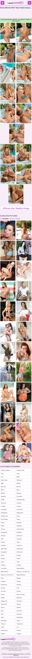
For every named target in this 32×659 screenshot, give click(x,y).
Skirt (2, 610)
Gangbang (4, 532)
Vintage (19, 633)
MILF (2, 578)
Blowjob (19, 493)
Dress (18, 516)
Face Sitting (4, 519)
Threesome (20, 624)
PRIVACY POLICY (12, 657)
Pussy (2, 594)
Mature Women (21, 575)
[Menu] (2, 3)
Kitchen (3, 558)
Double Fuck (4, 516)
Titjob (2, 627)
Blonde (3, 493)
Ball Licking (4, 480)
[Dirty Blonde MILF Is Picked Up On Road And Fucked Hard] (23, 271)
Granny (3, 542)
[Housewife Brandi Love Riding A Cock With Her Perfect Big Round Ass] (23, 372)
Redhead (19, 597)
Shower (19, 607)
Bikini (2, 490)
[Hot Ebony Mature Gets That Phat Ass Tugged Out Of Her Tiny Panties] (7, 250)
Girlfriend (19, 532)
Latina (18, 558)
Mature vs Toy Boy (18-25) (23, 571)
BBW (2, 483)
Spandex (19, 614)
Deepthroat (4, 512)
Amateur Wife (20, 470)
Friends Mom (20, 529)
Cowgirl (3, 506)
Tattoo (18, 620)
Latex (2, 561)
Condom (19, 503)
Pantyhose (4, 584)
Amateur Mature (5, 470)
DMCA (18, 657)
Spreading (19, 617)
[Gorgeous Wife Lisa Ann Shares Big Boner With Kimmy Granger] (23, 311)
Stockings (4, 620)
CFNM (2, 499)
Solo (2, 614)
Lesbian (3, 565)
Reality (3, 597)
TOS (7, 657)
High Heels (4, 548)
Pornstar (3, 591)
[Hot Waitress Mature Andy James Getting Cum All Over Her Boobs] (7, 453)
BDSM (18, 483)
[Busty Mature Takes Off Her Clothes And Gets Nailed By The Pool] (23, 230)
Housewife (4, 552)
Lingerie (19, 565)
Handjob (3, 545)
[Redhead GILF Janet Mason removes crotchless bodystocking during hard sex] (7, 392)
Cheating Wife (21, 499)
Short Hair (3, 604)
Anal (2, 473)
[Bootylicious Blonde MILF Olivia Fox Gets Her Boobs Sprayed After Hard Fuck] (7, 352)
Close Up (3, 503)
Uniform (19, 630)
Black (18, 490)
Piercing (19, 584)
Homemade (20, 548)
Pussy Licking (20, 594)
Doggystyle (20, 512)
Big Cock (3, 486)
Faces (18, 519)
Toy (18, 627)
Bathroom (19, 480)
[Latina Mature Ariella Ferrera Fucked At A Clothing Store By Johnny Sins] (7, 412)
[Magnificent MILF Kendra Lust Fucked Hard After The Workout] (7, 331)
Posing (18, 591)
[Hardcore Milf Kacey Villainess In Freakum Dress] (7, 271)
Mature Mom (4, 571)
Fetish (2, 526)
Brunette (3, 496)
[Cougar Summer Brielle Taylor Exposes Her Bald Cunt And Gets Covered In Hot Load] (23, 453)
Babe (18, 476)
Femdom (19, 522)
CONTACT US (26, 657)
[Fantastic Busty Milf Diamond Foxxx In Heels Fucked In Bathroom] (7, 291)
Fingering (19, 526)
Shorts (3, 607)
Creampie (3, 509)
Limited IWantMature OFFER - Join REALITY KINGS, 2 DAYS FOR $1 (16, 20)
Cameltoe (19, 496)
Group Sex (20, 535)
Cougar (19, 506)
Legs (18, 561)
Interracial (19, 552)
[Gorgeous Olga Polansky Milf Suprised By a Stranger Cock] (23, 432)
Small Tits (19, 610)
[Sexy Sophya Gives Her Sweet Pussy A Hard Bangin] (23, 392)
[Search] (29, 3)
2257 (21, 657)
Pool (18, 588)
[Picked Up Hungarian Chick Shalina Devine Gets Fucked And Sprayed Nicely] (7, 432)
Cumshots (19, 509)
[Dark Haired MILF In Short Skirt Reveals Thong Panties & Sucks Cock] (23, 250)
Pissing (3, 588)
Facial (2, 522)
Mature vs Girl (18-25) (7, 575)
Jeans (2, 555)
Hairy (18, 542)
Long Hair (3, 568)
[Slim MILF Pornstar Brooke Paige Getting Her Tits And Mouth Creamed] (23, 412)
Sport (2, 617)
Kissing (19, 555)
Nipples (19, 578)
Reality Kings (15, 219)
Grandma (19, 539)
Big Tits (19, 486)
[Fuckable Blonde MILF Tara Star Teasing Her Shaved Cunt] (23, 291)
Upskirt (3, 633)
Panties (19, 581)
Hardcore (19, 545)
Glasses (3, 535)
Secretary (19, 601)
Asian (18, 473)
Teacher (3, 624)
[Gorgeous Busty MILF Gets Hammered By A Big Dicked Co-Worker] (7, 311)
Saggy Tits (4, 601)
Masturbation (20, 568)
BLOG (4, 657)
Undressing (4, 630)
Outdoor (3, 581)
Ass (2, 476)
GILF (2, 539)
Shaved (19, 604)
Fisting (3, 529)
